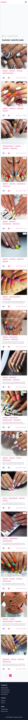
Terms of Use (4, 711)
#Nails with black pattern (7, 540)
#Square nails (12, 458)
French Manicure (5, 692)
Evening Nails (4, 694)
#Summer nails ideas (7, 299)
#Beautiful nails (6, 148)
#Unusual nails (19, 578)
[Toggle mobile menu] (26, 2)
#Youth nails (19, 458)
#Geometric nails (20, 108)
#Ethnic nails (5, 500)
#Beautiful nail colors (13, 538)
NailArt (4, 2)
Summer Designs (5, 690)
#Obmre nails (21, 498)
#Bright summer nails (21, 183)
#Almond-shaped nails (13, 498)
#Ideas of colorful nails (7, 379)
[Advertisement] (14, 19)
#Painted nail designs (7, 460)
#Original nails (12, 70)
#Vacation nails (19, 70)
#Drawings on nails (6, 186)
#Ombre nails (5, 110)
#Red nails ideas (21, 659)
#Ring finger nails (13, 377)
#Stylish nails (17, 146)
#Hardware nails (16, 379)
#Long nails (5, 498)
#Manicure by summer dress (8, 73)
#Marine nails (5, 261)
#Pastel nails (5, 538)
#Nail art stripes (18, 621)
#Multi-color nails (16, 223)
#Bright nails (5, 70)
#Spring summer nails (7, 223)
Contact (3, 702)
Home (5, 36)
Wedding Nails (4, 688)
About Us (3, 700)
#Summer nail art (6, 339)
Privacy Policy (4, 709)
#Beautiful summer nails (7, 420)
